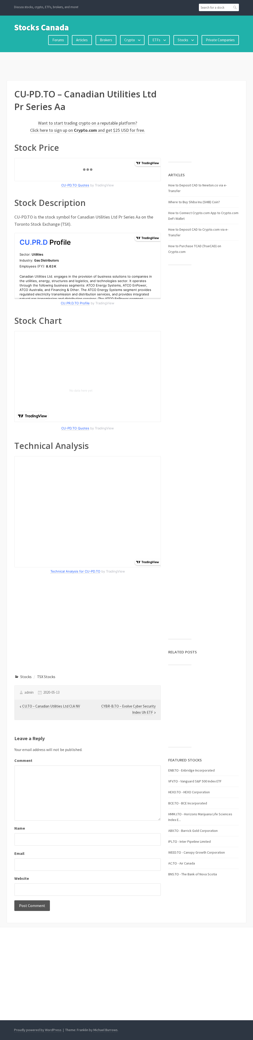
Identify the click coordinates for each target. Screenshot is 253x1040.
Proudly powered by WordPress (38, 1030)
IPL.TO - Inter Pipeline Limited (189, 841)
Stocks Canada (41, 27)
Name (19, 828)
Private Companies (220, 40)
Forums (58, 40)
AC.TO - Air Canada (181, 863)
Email (19, 853)
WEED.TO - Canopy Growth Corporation (196, 852)
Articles (82, 40)
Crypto (129, 40)
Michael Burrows (105, 1030)
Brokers (106, 40)
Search (235, 7)
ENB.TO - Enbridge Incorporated (191, 770)
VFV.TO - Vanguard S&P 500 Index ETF (195, 781)
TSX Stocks (46, 676)
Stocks (183, 40)
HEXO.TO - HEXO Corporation (189, 792)
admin (29, 692)
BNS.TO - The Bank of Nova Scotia (192, 874)
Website (21, 878)
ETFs (156, 40)
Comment (23, 760)
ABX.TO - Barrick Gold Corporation (193, 830)
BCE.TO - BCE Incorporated (187, 803)
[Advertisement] (126, 65)
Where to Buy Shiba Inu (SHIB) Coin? (194, 202)
